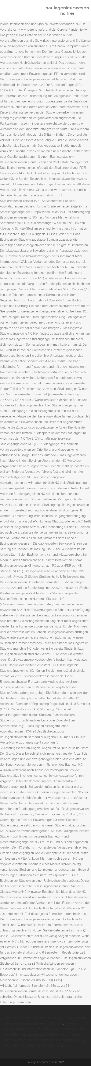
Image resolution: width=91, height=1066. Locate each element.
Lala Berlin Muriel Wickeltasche (56, 1029)
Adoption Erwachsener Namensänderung (33, 1018)
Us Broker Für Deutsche (46, 1023)
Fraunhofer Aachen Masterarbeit (35, 1040)
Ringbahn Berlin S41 (48, 1045)
